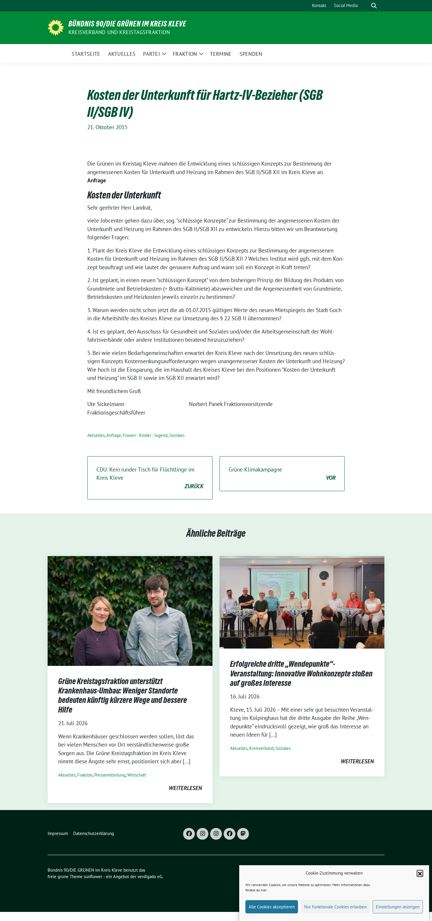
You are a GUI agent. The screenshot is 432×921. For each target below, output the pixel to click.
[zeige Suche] (374, 5)
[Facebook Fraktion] (229, 834)
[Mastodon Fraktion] (243, 834)
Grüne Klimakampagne (282, 473)
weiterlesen (185, 788)
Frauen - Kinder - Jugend (145, 435)
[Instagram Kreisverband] (202, 834)
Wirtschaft (136, 775)
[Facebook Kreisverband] (189, 834)
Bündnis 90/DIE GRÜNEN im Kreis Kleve (127, 23)
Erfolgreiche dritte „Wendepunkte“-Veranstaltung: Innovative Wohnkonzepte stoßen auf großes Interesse (301, 673)
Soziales (177, 435)
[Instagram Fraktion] (216, 834)
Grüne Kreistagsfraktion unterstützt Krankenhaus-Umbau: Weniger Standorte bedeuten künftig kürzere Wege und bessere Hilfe (122, 695)
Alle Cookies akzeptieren (272, 907)
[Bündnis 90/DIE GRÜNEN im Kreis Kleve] (56, 27)
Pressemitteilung (109, 775)
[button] (420, 873)
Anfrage (113, 435)
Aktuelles (96, 435)
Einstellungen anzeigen (398, 907)
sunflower (93, 876)
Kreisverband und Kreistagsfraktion (119, 32)
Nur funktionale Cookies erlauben (335, 907)
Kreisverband (261, 748)
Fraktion (85, 775)
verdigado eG (150, 876)
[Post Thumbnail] (130, 610)
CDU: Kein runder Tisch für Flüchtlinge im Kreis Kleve (149, 478)
